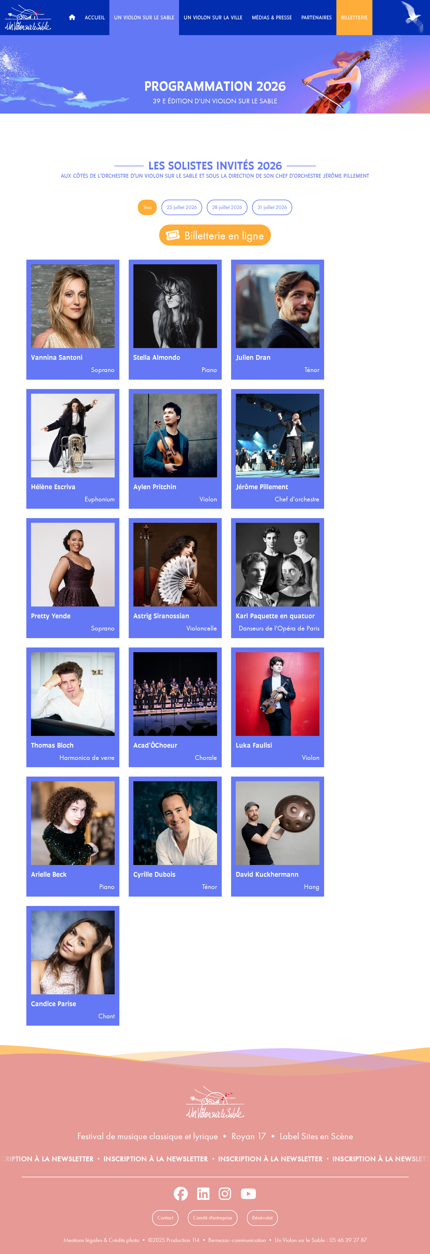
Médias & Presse (272, 17)
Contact (165, 1217)
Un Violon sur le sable (144, 17)
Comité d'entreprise (212, 1217)
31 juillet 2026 (272, 207)
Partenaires (316, 17)
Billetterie (354, 17)
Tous (147, 207)
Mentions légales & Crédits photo (101, 1239)
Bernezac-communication (237, 1239)
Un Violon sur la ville (213, 17)
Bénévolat (262, 1217)
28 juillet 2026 (227, 207)
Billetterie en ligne (223, 235)
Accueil (95, 17)
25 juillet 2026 (182, 207)
